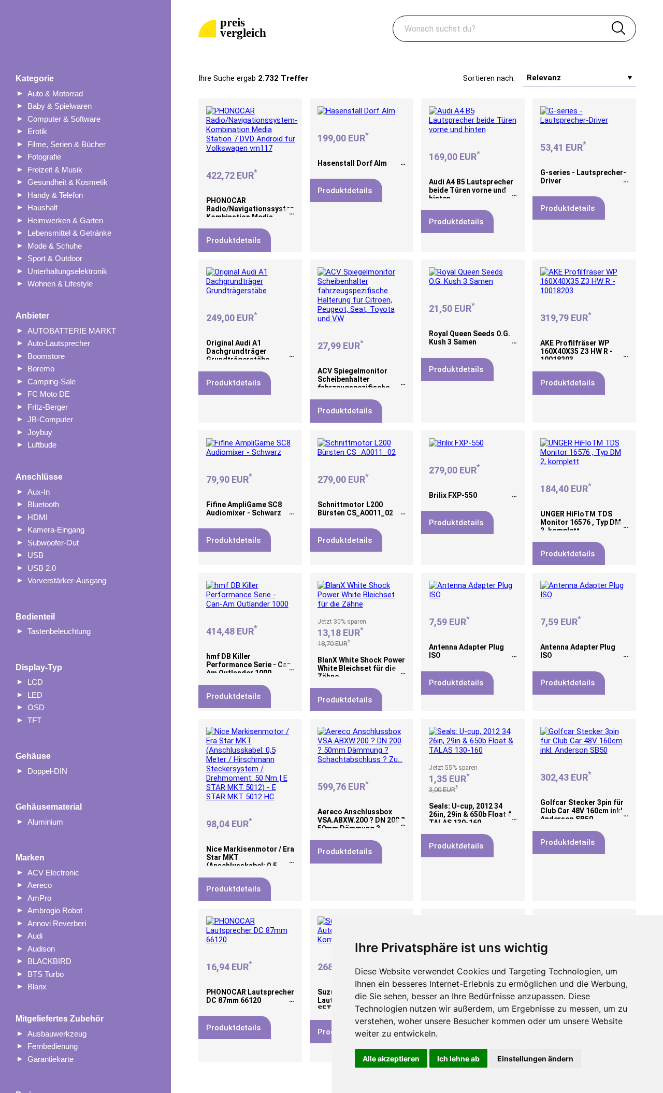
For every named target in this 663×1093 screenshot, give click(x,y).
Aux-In (38, 491)
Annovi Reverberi (56, 923)
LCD (35, 682)
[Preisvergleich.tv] (234, 29)
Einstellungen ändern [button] (535, 1058)
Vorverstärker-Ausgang (66, 580)
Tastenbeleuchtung (59, 631)
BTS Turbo (45, 974)
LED (34, 695)
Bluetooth (43, 504)
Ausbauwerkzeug (57, 1033)
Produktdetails (233, 240)
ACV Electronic (53, 872)
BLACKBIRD (49, 961)
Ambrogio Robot (54, 910)
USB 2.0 (41, 568)
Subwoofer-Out (53, 542)
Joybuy (39, 432)
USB (35, 555)
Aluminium (45, 821)
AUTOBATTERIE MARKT (71, 330)
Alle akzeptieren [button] (391, 1058)
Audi (34, 935)
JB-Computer (50, 419)
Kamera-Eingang (55, 529)
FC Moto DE (48, 394)
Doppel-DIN (47, 771)
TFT (34, 720)
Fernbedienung (52, 1046)
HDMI (37, 517)
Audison (41, 948)
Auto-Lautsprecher (58, 343)
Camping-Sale (51, 381)
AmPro (39, 898)
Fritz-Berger (47, 406)
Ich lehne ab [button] (458, 1058)
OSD (36, 707)
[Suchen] (618, 29)
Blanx (37, 986)
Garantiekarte (50, 1059)
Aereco (39, 885)
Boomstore (46, 356)
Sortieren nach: (489, 78)
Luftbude (41, 444)
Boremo (40, 368)
